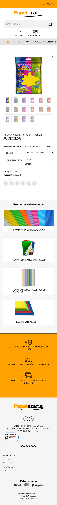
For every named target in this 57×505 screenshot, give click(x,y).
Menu (50, 4)
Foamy (17, 42)
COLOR (9, 153)
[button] (52, 56)
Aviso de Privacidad (28, 496)
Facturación (9, 467)
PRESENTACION (13, 160)
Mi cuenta (7, 459)
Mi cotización (9, 463)
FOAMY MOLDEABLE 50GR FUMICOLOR (40, 42)
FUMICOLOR (15, 175)
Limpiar (28, 164)
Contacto (7, 470)
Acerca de (9, 455)
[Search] (50, 24)
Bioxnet (34, 498)
